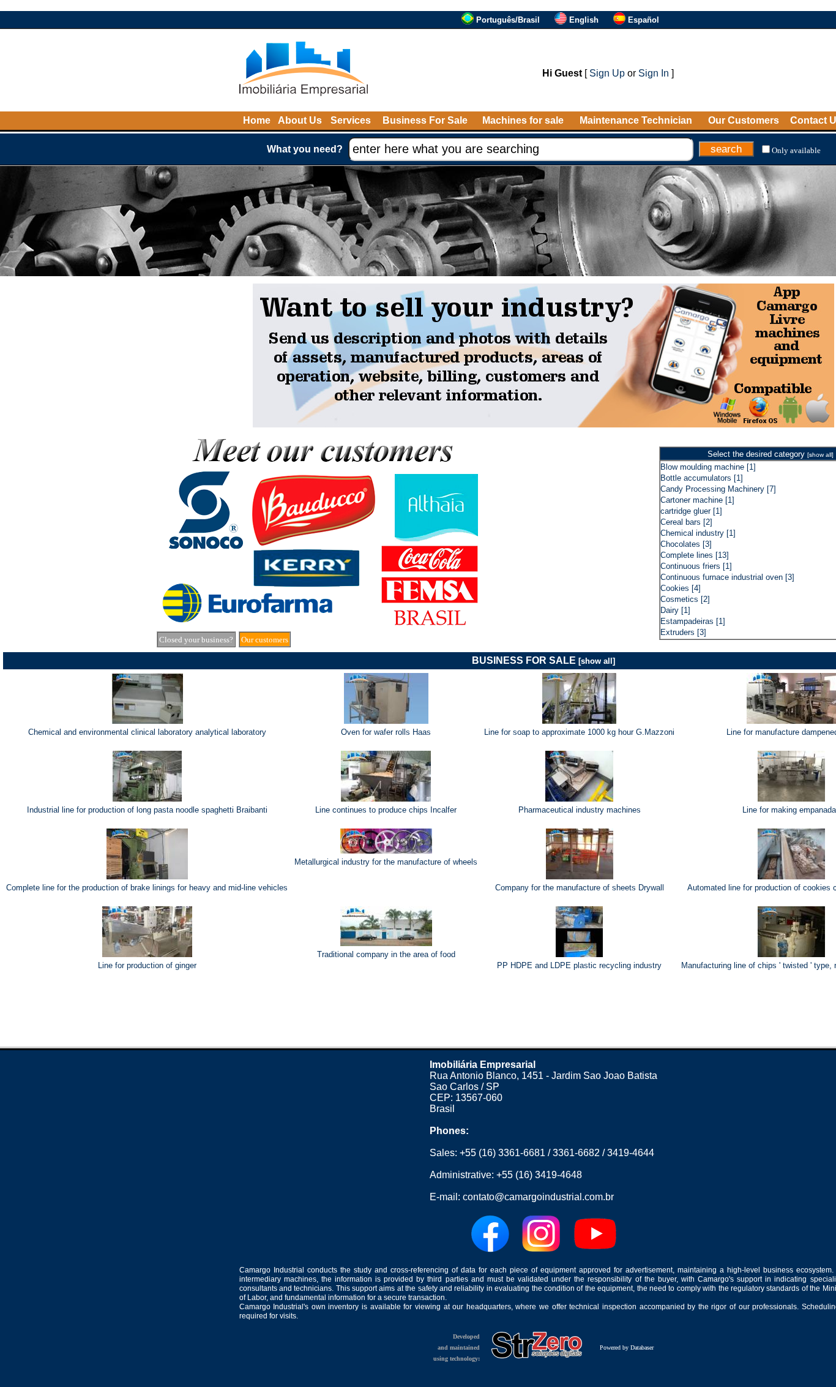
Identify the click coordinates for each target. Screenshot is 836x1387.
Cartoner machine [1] (697, 500)
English (584, 19)
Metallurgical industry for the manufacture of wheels (385, 861)
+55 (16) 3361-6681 (502, 1153)
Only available (796, 150)
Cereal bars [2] (686, 522)
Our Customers (743, 120)
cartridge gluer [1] (691, 511)
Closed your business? (196, 639)
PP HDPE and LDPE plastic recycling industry (579, 965)
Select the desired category (770, 454)
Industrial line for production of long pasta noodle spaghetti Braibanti (147, 809)
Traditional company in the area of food (386, 954)
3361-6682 (576, 1153)
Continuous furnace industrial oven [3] (727, 577)
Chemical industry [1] (698, 533)
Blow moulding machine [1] (708, 467)
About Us (300, 120)
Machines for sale (523, 120)
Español (643, 19)
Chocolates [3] (686, 544)
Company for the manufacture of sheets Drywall (579, 887)
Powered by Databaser (627, 1347)
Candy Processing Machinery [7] (718, 489)
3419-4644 (630, 1153)
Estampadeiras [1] (692, 621)
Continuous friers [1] (696, 566)
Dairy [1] (675, 610)
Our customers (264, 639)
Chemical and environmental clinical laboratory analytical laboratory (147, 732)
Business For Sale (425, 120)
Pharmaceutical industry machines (579, 809)
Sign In (653, 73)
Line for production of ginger (147, 965)
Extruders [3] (683, 632)
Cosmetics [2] (685, 599)
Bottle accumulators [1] (701, 478)
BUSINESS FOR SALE (543, 660)
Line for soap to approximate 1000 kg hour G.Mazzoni (579, 732)
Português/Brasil (508, 19)
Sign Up (607, 73)
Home (257, 120)
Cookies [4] (680, 588)
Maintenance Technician (636, 120)
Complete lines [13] (694, 555)
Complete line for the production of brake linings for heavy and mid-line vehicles (147, 887)
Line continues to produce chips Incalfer (386, 809)
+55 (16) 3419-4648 (539, 1175)
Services (350, 120)
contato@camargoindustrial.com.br (538, 1197)
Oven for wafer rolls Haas (386, 732)
